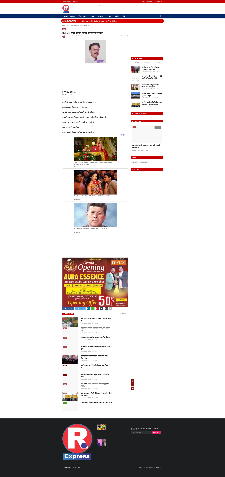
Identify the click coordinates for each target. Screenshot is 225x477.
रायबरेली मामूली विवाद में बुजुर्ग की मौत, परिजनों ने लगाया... (95, 375)
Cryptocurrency (144, 162)
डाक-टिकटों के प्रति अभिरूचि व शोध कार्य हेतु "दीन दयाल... (95, 385)
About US (158, 467)
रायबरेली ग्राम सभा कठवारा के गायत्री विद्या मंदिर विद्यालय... (94, 357)
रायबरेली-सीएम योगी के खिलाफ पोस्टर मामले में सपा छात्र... (150, 68)
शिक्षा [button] (124, 16)
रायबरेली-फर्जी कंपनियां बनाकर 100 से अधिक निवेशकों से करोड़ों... (152, 77)
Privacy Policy (66, 1)
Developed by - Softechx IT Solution (72, 467)
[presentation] (156, 127)
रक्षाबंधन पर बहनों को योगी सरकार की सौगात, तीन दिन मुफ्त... (96, 348)
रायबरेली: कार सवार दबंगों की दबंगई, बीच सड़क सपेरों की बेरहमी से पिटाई (98, 21)
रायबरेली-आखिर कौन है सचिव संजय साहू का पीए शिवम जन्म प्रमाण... (96, 394)
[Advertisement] (32, 474)
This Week (136, 62)
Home (66, 16)
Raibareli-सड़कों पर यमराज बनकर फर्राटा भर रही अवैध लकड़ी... (146, 146)
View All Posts (123, 313)
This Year (157, 62)
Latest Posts (68, 314)
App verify (75, 1)
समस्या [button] (92, 16)
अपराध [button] (109, 16)
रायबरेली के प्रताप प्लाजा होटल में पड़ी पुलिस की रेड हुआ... (152, 94)
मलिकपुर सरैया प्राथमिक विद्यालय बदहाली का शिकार (95, 337)
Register (149, 1)
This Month (147, 62)
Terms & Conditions (149, 467)
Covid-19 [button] (101, 16)
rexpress (68, 36)
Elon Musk (135, 162)
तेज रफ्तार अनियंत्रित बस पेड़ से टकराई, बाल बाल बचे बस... (95, 329)
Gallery (73, 16)
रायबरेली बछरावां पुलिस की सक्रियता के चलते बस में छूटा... (95, 366)
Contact (140, 467)
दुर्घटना (68, 25)
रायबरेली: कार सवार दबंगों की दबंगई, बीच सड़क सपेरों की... (96, 320)
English (158, 1)
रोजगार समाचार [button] (83, 16)
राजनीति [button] (117, 16)
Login (143, 1)
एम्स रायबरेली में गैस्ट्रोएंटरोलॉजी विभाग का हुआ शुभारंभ (96, 402)
